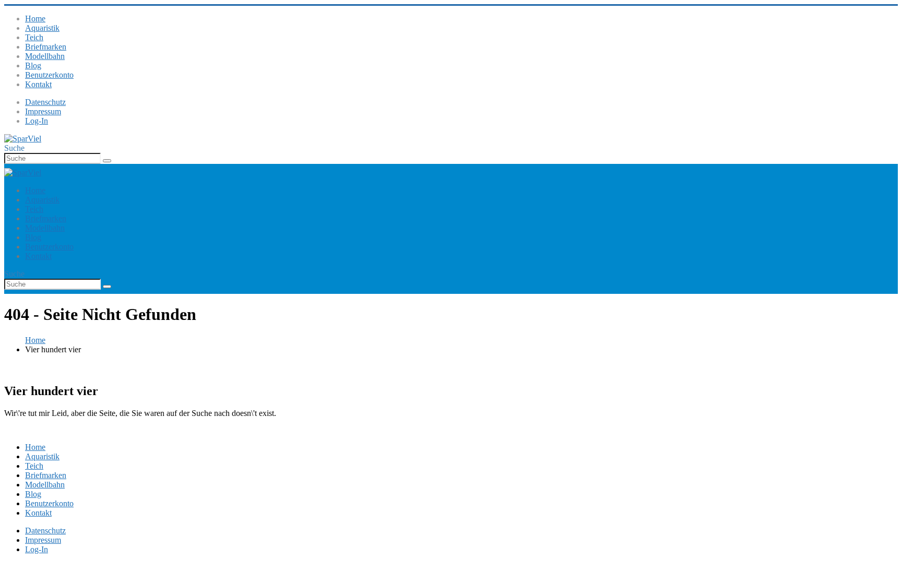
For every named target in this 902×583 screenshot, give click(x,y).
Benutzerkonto (49, 74)
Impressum (43, 111)
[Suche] (107, 160)
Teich (34, 37)
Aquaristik (42, 27)
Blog (33, 65)
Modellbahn (45, 56)
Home (35, 18)
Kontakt (38, 84)
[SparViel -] (22, 138)
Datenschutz (45, 102)
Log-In (36, 120)
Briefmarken (45, 46)
